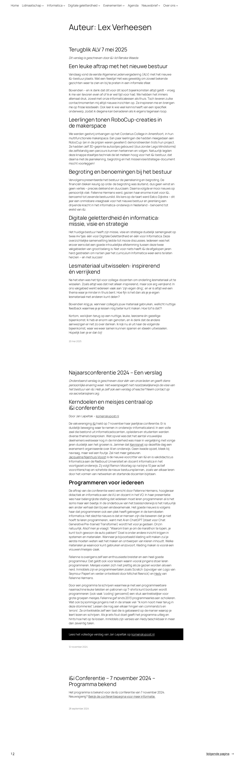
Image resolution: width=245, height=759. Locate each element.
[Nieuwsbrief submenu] (159, 5)
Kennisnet (137, 444)
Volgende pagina (220, 754)
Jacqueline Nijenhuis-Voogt (87, 457)
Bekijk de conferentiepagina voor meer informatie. (121, 696)
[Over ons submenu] (177, 5)
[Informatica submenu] (64, 5)
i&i (94, 423)
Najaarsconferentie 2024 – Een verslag (115, 372)
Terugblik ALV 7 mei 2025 (98, 49)
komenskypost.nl (107, 416)
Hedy (157, 574)
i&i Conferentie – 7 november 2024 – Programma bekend (112, 681)
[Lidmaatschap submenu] (43, 5)
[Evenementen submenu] (124, 5)
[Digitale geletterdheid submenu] (99, 5)
